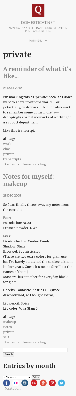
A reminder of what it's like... (37, 72)
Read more (11, 164)
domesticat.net (38, 22)
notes (7, 327)
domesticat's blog (34, 164)
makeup (9, 322)
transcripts (12, 159)
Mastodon (12, 388)
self (6, 337)
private (8, 154)
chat (6, 149)
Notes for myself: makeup (28, 180)
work (7, 144)
